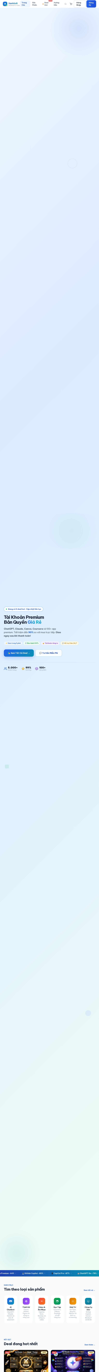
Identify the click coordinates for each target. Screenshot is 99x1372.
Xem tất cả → (89, 1290)
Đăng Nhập (78, 4)
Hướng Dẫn (56, 4)
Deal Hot (48, 3)
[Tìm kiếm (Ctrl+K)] (65, 4)
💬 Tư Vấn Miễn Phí (48, 653)
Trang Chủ (24, 4)
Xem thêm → (90, 1345)
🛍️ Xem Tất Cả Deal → (19, 653)
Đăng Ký (91, 4)
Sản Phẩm (34, 4)
